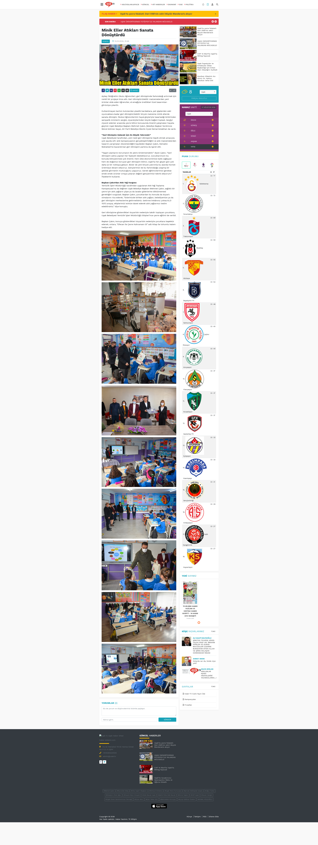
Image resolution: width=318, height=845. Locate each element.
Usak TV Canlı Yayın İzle (194, 694)
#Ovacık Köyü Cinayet (132, 795)
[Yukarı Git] (311, 838)
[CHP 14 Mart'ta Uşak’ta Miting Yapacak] (188, 55)
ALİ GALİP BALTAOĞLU (202, 638)
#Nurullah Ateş (122, 791)
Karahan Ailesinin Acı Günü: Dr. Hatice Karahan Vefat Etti (206, 78)
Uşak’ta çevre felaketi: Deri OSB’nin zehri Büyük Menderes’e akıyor (156, 14)
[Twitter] (104, 762)
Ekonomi (172, 4)
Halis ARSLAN (207, 669)
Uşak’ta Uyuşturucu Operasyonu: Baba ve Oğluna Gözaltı (163, 780)
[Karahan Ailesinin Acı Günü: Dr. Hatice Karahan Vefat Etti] (188, 78)
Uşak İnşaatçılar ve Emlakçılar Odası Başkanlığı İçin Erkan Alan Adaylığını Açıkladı (207, 66)
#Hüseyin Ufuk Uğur (113, 795)
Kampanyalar (190, 699)
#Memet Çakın (109, 791)
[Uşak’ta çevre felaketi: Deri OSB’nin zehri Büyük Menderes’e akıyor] (188, 31)
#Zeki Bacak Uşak (149, 795)
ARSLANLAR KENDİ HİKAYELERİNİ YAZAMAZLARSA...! (208, 674)
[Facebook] (100, 762)
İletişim (197, 817)
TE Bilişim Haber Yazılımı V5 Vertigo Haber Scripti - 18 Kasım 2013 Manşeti (190, 611)
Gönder (167, 720)
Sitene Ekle (214, 817)
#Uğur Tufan (209, 791)
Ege (181, 4)
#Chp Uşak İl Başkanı (139, 791)
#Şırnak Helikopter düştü (193, 791)
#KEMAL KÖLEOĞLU (205, 799)
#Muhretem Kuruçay (168, 799)
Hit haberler (158, 4)
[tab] (186, 165)
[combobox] (208, 92)
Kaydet (135, 90)
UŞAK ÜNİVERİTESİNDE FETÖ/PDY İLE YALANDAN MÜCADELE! (207, 43)
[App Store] (159, 806)
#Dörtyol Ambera (155, 791)
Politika (189, 4)
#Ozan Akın (139, 799)
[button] (102, 4)
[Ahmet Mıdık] (187, 661)
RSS (204, 817)
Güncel (145, 4)
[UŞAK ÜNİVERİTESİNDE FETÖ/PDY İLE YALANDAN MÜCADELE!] (188, 43)
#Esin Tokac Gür (152, 799)
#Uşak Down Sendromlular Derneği (119, 799)
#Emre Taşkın (183, 795)
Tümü (213, 631)
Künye (189, 817)
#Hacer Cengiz (206, 795)
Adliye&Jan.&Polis (130, 4)
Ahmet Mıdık (199, 659)
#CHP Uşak (195, 795)
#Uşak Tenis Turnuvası (173, 791)
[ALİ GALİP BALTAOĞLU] (187, 641)
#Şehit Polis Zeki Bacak (166, 795)
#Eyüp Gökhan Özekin (186, 799)
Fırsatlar (188, 705)
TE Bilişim (132, 819)
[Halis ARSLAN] (191, 671)
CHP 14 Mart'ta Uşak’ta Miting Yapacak (137, 22)
